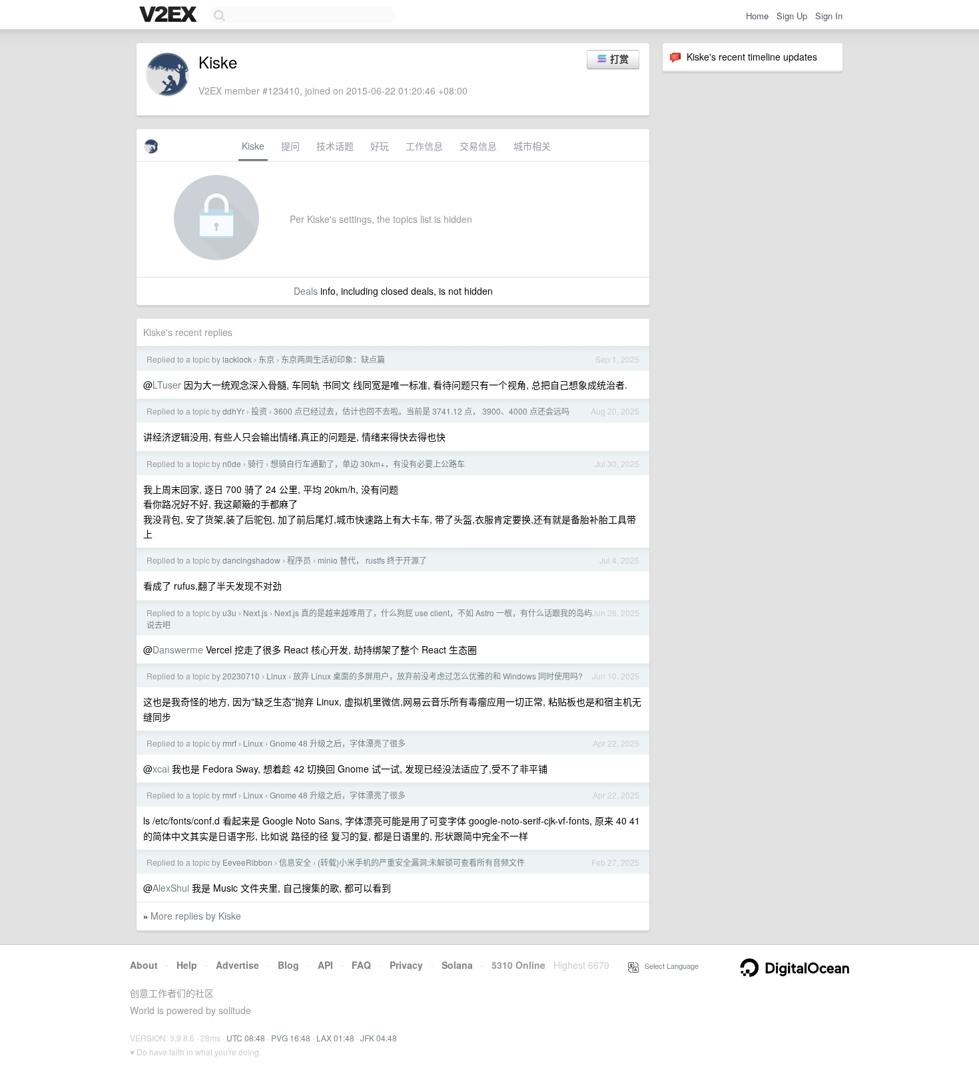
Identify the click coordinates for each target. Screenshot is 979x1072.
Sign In (828, 15)
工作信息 (424, 145)
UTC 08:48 (245, 1037)
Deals (306, 290)
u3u (229, 612)
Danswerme (178, 649)
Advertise (237, 965)
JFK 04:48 (378, 1037)
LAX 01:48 (335, 1037)
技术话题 (335, 145)
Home (757, 15)
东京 (266, 359)
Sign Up (792, 15)
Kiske (253, 145)
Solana (457, 965)
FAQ (361, 965)
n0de (231, 463)
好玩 (379, 145)
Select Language (669, 965)
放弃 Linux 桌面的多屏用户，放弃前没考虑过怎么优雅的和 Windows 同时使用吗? (438, 675)
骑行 (256, 463)
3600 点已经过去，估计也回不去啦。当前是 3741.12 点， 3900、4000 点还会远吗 (421, 411)
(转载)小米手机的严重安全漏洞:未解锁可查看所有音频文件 (421, 862)
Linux (276, 675)
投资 (259, 411)
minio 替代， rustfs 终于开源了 (372, 560)
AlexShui (171, 887)
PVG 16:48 (290, 1037)
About (144, 965)
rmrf (229, 743)
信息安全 (295, 862)
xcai (161, 768)
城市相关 (532, 145)
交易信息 (478, 145)
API (325, 965)
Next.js (255, 612)
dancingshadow (251, 560)
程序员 (299, 560)
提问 (290, 145)
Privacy (406, 965)
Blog (288, 965)
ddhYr (233, 411)
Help (186, 965)
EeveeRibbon (247, 862)
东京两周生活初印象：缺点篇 (333, 359)
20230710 (241, 675)
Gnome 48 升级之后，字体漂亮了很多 (338, 743)
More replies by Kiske (196, 915)
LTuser (167, 384)
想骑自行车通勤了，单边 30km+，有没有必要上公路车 (367, 463)
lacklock (237, 359)
